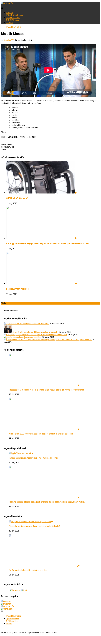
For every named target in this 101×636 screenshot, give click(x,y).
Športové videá (12, 618)
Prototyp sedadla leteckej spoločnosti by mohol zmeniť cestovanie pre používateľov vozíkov (47, 243)
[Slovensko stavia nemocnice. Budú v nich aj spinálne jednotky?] (31, 521)
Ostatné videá (11, 621)
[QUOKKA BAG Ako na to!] (41, 193)
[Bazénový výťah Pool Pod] (41, 283)
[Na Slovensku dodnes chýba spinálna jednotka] (44, 565)
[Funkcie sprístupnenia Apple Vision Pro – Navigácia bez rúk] (21, 453)
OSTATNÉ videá (12, 20)
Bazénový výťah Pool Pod (17, 289)
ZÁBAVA (9, 22)
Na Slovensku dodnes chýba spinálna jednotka (28, 570)
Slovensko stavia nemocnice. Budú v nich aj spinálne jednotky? (34, 526)
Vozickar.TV (9, 40)
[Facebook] (15, 590)
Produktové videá (13, 27)
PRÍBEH (9, 12)
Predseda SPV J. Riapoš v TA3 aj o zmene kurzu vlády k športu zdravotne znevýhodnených (46, 390)
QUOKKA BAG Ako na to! (17, 198)
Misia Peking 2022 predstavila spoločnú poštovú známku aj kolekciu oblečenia (41, 434)
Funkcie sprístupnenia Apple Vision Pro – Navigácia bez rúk (33, 458)
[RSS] (24, 590)
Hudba (9, 623)
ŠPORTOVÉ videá (13, 17)
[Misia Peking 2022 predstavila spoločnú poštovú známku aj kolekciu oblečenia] (44, 429)
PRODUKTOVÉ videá (14, 15)
